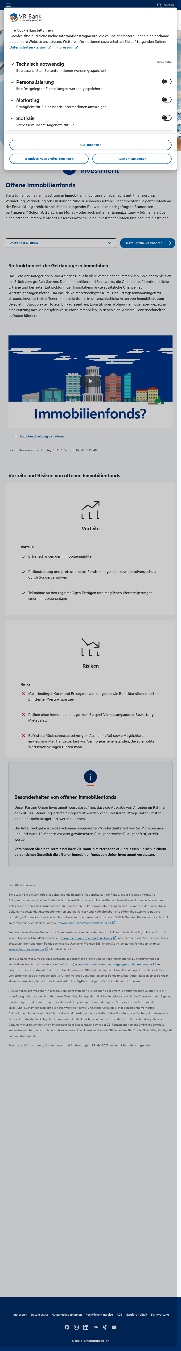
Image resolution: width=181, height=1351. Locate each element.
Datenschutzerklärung (28, 47)
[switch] (167, 81)
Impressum (64, 47)
